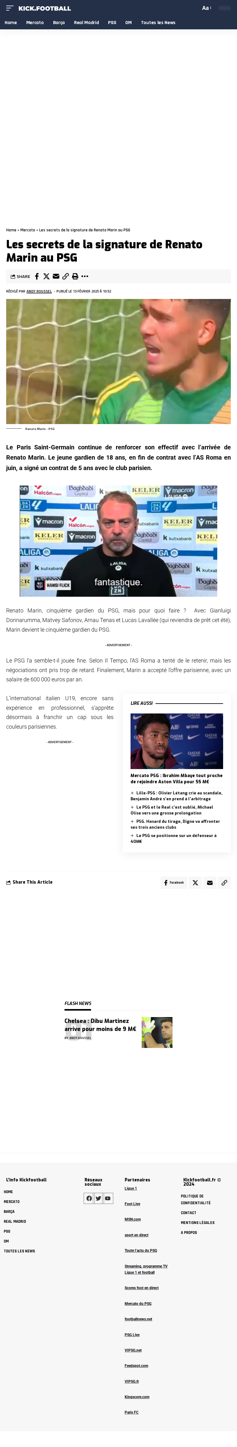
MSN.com (133, 1219)
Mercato (27, 230)
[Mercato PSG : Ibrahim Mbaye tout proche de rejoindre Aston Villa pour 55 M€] (177, 741)
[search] (194, 8)
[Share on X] (46, 276)
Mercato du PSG (138, 1304)
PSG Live (132, 1335)
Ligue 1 (131, 1188)
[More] (84, 276)
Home (11, 230)
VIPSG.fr (132, 1381)
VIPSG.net (133, 1350)
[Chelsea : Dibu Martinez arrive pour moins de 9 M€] (157, 1032)
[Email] (56, 276)
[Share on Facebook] (36, 276)
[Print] (75, 276)
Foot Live (132, 1204)
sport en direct (136, 1235)
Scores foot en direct (142, 1288)
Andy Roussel (39, 291)
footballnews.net (138, 1319)
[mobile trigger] (11, 8)
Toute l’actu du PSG (141, 1250)
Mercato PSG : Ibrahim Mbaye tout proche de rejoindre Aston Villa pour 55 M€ (176, 779)
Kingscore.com (137, 1397)
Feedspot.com (136, 1366)
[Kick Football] (44, 8)
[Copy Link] (65, 276)
